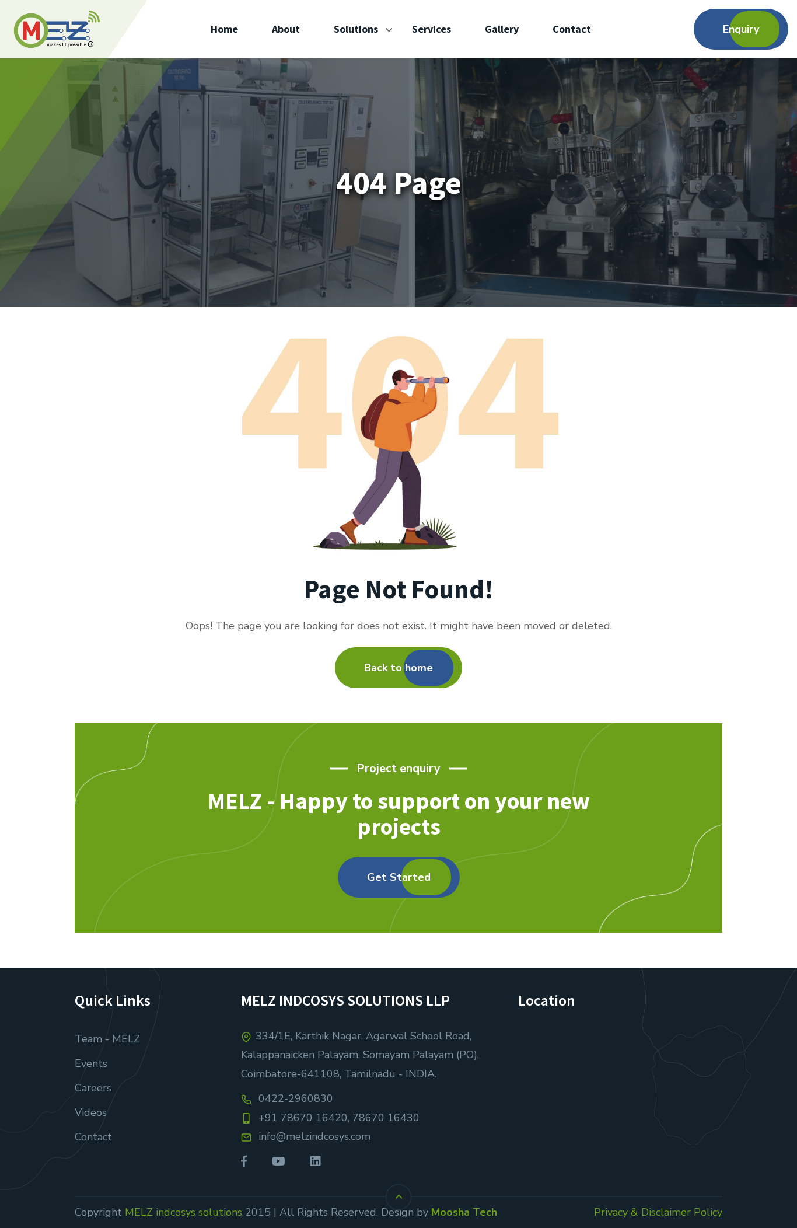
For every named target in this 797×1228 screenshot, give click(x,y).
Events (91, 1063)
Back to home (398, 668)
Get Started (399, 877)
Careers (93, 1088)
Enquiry (741, 29)
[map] (620, 1097)
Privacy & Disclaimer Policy (658, 1212)
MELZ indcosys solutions (183, 1212)
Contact (93, 1137)
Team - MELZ (107, 1039)
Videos (91, 1112)
